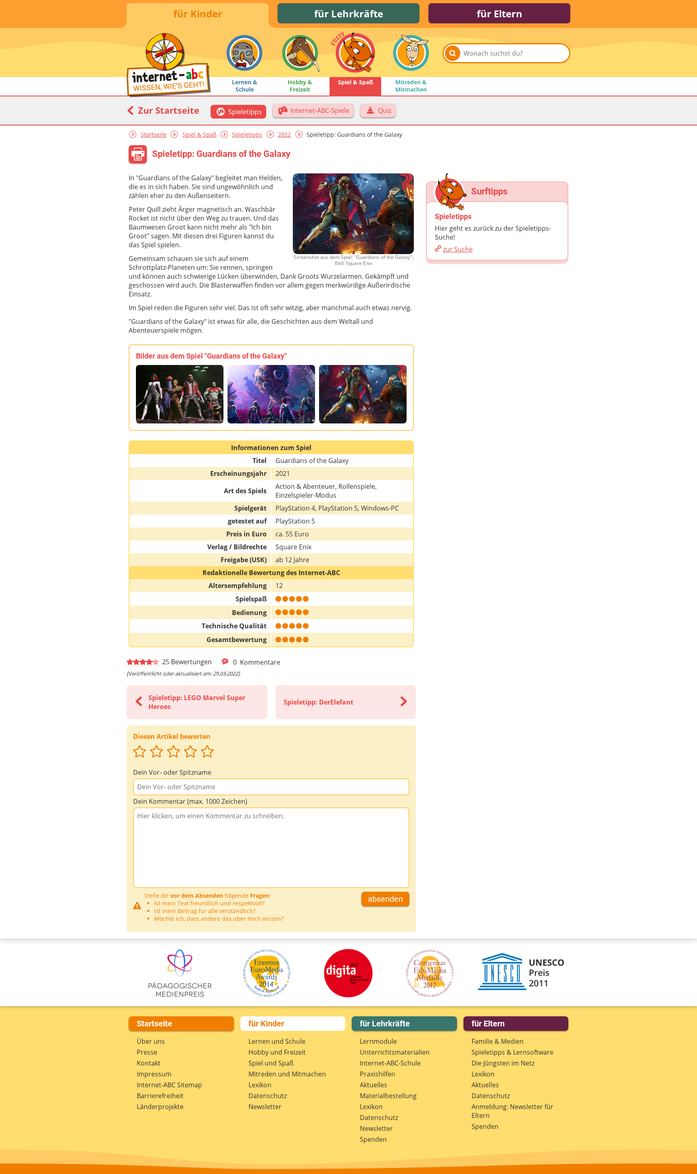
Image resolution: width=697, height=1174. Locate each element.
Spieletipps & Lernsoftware (512, 1052)
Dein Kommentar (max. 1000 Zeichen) (190, 801)
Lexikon (259, 1084)
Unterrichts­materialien (395, 1052)
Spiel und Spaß (271, 1063)
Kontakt (149, 1063)
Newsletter (265, 1106)
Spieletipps (247, 134)
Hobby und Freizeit (277, 1052)
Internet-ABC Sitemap (169, 1084)
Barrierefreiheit (160, 1095)
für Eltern (499, 13)
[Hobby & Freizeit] (300, 53)
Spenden (373, 1139)
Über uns (151, 1041)
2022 (284, 134)
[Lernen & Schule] (244, 53)
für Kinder (197, 13)
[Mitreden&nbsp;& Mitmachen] (411, 53)
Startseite (154, 134)
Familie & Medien (498, 1041)
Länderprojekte (160, 1106)
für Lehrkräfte (348, 13)
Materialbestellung (388, 1095)
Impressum (154, 1074)
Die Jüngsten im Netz (503, 1063)
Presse (147, 1052)
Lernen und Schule (276, 1041)
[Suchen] (452, 53)
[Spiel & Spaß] (355, 53)
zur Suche (458, 249)
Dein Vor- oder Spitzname (172, 772)
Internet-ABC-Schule (390, 1063)
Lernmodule (378, 1041)
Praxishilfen (377, 1074)
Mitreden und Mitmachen (287, 1074)
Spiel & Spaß (199, 134)
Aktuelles (373, 1084)
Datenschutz (267, 1095)
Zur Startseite (167, 110)
